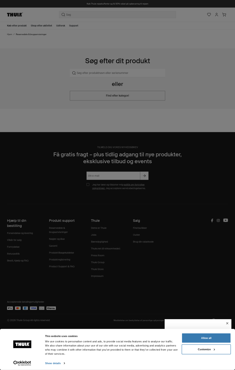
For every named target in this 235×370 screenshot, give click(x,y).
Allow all (206, 338)
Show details (53, 363)
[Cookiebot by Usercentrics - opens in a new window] (22, 363)
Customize (204, 349)
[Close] (227, 323)
